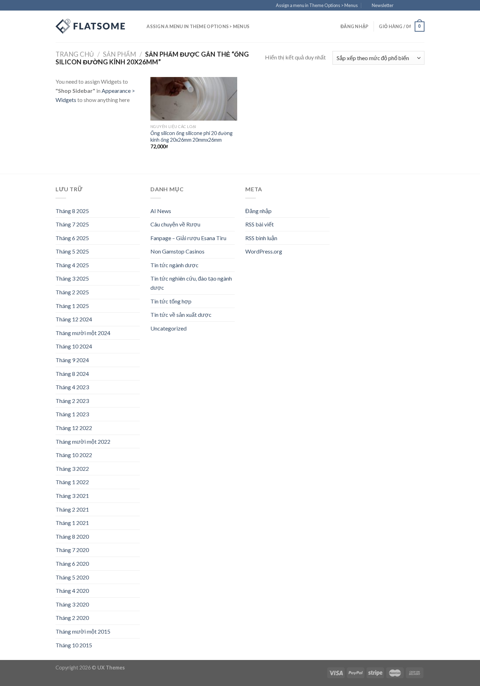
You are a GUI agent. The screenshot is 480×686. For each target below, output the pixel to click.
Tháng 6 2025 (72, 238)
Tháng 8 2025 (72, 210)
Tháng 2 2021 (72, 509)
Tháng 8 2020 (72, 536)
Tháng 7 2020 (72, 549)
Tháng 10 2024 (74, 346)
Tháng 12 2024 (74, 319)
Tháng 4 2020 (72, 590)
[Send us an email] (421, 5)
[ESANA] (91, 26)
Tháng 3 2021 (72, 495)
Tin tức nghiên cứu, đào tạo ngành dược (191, 283)
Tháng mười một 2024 (83, 332)
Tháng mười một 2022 (83, 441)
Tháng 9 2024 (72, 360)
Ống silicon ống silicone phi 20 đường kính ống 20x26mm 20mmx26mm (191, 136)
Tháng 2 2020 (72, 617)
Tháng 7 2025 (72, 224)
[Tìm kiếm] (139, 26)
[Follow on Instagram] (408, 5)
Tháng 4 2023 (72, 387)
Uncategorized (168, 328)
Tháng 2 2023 (72, 400)
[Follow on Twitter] (414, 5)
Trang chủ (75, 54)
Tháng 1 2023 (72, 414)
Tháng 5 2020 (72, 577)
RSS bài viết (259, 224)
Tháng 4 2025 (72, 265)
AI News (160, 210)
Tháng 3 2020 (72, 604)
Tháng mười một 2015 (83, 631)
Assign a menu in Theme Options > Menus (317, 5)
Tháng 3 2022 (72, 468)
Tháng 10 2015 (74, 645)
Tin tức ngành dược (174, 265)
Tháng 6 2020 (72, 563)
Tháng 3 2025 (72, 278)
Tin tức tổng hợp (171, 301)
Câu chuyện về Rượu (175, 224)
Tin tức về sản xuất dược (181, 314)
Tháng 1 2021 (72, 522)
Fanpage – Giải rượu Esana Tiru (188, 238)
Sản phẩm (119, 54)
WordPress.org (263, 251)
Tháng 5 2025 (72, 251)
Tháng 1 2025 (72, 305)
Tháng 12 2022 (74, 427)
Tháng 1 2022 (72, 482)
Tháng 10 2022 (74, 454)
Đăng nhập (258, 210)
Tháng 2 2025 (72, 292)
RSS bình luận (261, 238)
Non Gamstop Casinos (177, 251)
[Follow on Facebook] (401, 5)
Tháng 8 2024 (72, 373)
